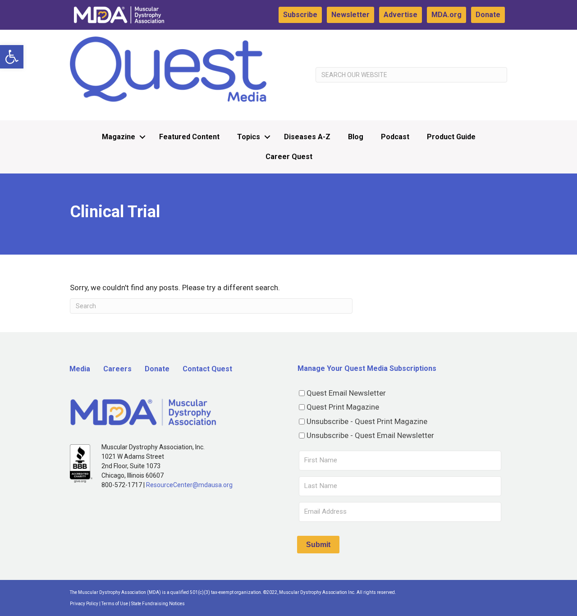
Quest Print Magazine (343, 406)
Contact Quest (207, 369)
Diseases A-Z (307, 136)
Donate (488, 14)
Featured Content (189, 136)
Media (79, 369)
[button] (11, 56)
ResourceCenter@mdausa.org (189, 484)
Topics (248, 136)
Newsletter (350, 14)
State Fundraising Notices (158, 603)
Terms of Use (114, 603)
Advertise (400, 14)
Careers (117, 369)
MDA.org (446, 14)
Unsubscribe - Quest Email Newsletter (370, 435)
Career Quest (289, 156)
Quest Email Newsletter (346, 392)
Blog (355, 136)
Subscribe (300, 14)
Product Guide (451, 136)
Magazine (118, 136)
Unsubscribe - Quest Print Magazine (367, 421)
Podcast (395, 136)
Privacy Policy (84, 603)
